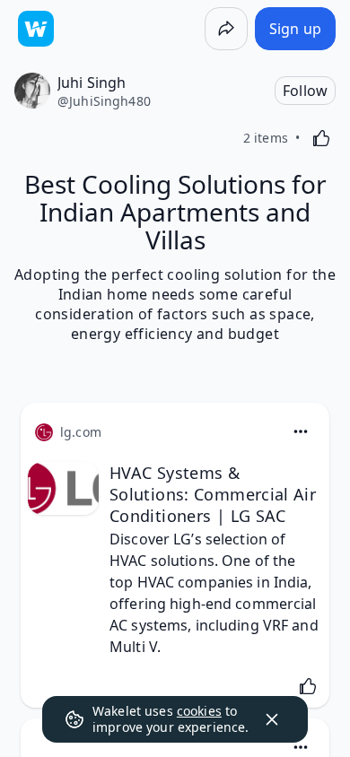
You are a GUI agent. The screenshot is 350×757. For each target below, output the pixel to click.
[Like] (321, 138)
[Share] (226, 28)
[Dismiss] (272, 719)
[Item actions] (300, 431)
